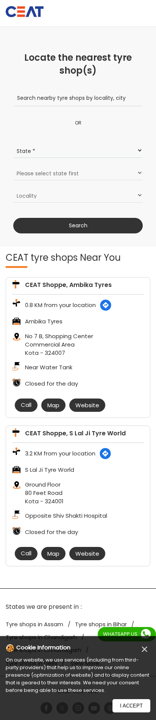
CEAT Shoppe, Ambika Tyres (68, 284)
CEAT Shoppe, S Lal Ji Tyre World (75, 433)
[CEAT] (25, 12)
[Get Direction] (106, 305)
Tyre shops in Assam (34, 624)
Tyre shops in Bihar (101, 624)
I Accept (131, 706)
